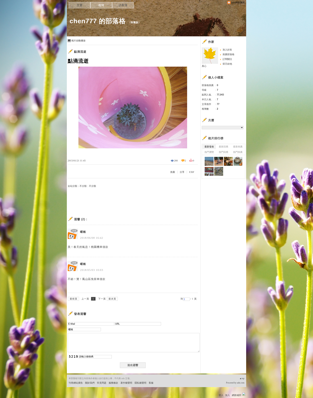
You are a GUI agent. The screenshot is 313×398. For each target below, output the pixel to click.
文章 (79, 5)
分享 (182, 172)
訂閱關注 (227, 59)
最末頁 (112, 298)
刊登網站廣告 (76, 382)
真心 (204, 66)
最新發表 (209, 146)
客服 (151, 382)
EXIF (191, 172)
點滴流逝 (80, 51)
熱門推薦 (238, 152)
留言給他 (227, 63)
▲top (241, 378)
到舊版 (134, 22)
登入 (221, 395)
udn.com (240, 382)
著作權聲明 (126, 382)
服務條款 (113, 382)
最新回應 (223, 146)
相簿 (101, 5)
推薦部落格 (228, 54)
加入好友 (227, 49)
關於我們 (90, 382)
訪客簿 (123, 5)
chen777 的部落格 (98, 21)
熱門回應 (223, 152)
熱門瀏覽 (209, 152)
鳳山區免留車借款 (93, 279)
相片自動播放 (78, 40)
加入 (227, 395)
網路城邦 (236, 395)
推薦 (172, 172)
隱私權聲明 (140, 382)
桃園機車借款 (99, 246)
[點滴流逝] (209, 161)
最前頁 (73, 298)
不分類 (83, 186)
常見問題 (101, 382)
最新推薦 (238, 146)
